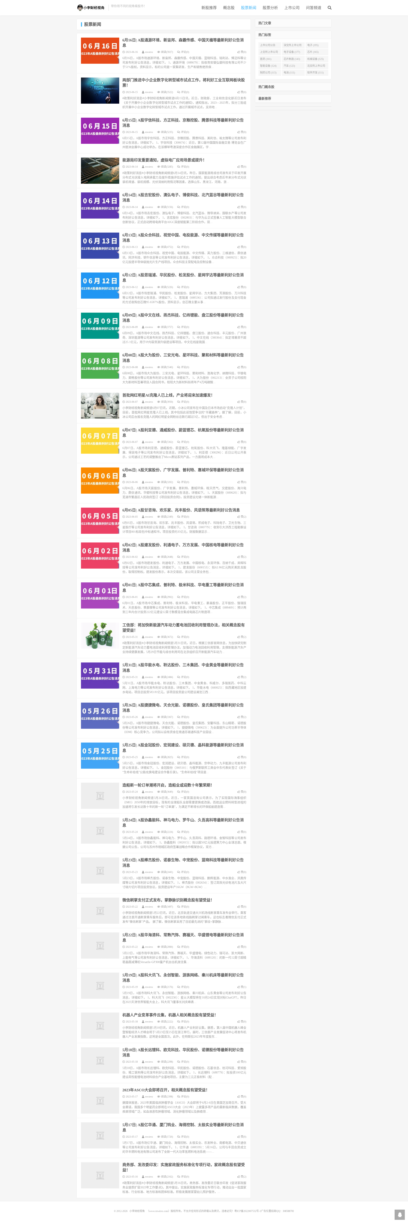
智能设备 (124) (268, 65)
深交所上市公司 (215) (293, 46)
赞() (243, 52)
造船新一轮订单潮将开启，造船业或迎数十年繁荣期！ (168, 785)
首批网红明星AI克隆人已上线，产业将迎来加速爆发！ (168, 395)
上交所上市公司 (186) (269, 53)
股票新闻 (248, 8)
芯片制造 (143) (292, 59)
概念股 (229, 8)
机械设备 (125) (315, 59)
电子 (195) (313, 45)
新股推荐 (209, 8)
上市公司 (292, 8)
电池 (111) (289, 72)
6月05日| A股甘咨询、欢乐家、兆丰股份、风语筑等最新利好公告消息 (181, 510)
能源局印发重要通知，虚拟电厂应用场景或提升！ (164, 160)
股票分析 (270, 8)
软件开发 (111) (315, 72)
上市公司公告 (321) (267, 46)
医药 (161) (265, 59)
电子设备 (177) (292, 52)
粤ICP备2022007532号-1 (247, 1211)
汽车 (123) (289, 65)
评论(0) (185, 52)
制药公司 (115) (268, 72)
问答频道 (313, 8)
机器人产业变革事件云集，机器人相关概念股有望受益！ (170, 1015)
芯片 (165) (313, 52)
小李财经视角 (91, 7)
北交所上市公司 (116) (316, 66)
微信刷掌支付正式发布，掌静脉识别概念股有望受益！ (168, 900)
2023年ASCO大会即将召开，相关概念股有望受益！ (166, 1090)
